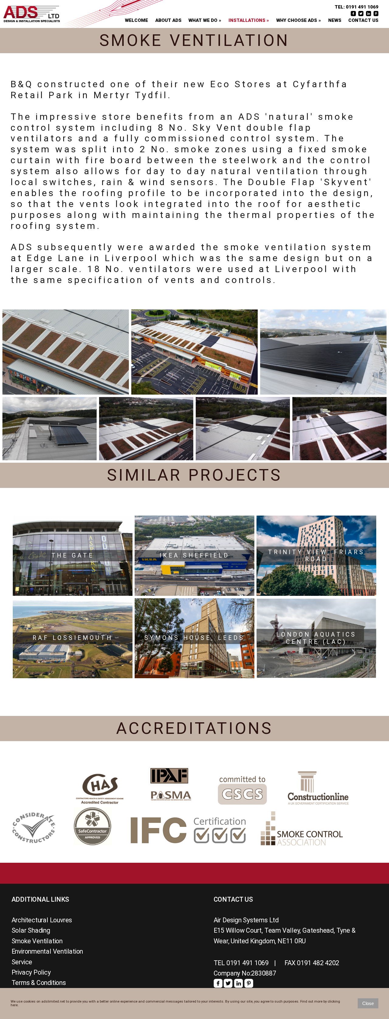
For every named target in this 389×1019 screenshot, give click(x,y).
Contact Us (363, 20)
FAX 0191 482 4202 (311, 963)
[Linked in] (238, 985)
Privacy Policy (31, 972)
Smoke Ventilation (37, 941)
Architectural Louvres (42, 920)
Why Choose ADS (296, 20)
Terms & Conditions (39, 982)
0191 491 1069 (362, 7)
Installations (247, 20)
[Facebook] (218, 985)
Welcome (136, 20)
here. (15, 1005)
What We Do (202, 20)
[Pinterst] (248, 985)
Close (368, 1003)
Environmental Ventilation (47, 951)
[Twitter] (228, 985)
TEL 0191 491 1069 (241, 963)
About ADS (168, 20)
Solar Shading (31, 930)
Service (22, 962)
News (334, 20)
